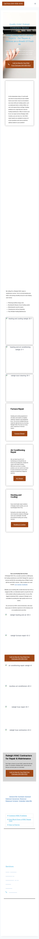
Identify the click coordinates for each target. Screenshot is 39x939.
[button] (19, 816)
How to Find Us (14, 825)
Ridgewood (9, 801)
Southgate (21, 796)
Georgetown (15, 799)
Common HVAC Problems (18, 816)
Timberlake (22, 801)
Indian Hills (29, 801)
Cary (16, 584)
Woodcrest (23, 799)
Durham (19, 584)
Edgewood (9, 799)
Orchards (15, 801)
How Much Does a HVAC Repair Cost (20, 820)
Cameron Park (13, 796)
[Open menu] (35, 3)
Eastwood (28, 796)
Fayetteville (25, 584)
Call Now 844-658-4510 (13, 4)
